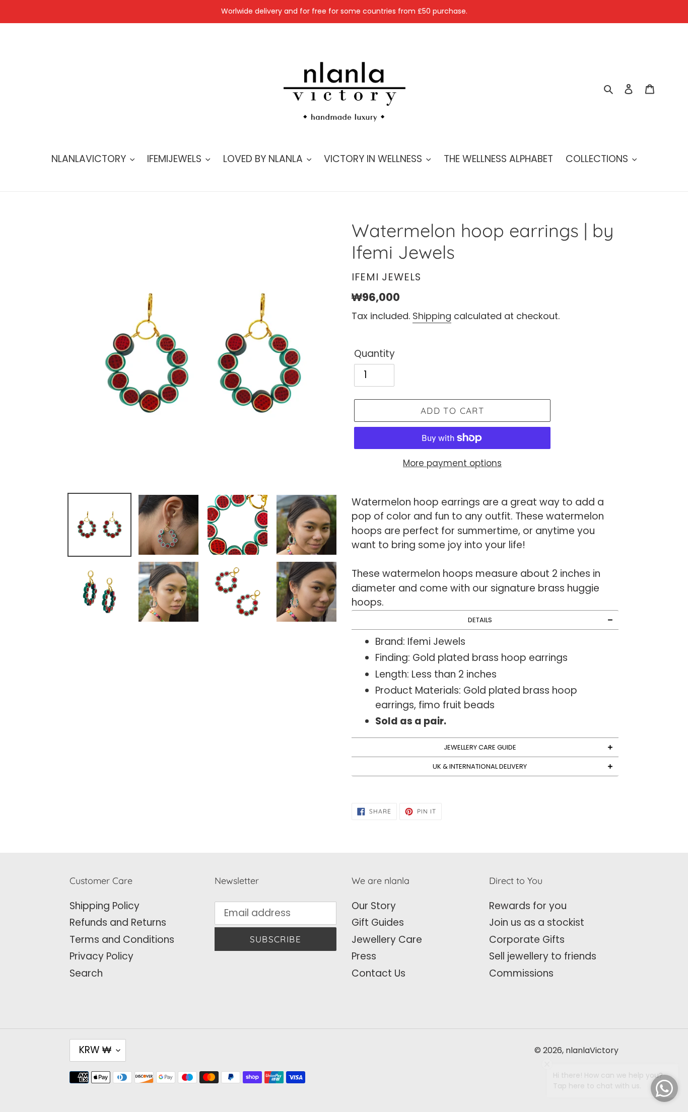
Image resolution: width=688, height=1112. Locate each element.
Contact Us (378, 973)
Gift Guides (378, 922)
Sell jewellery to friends (542, 956)
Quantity (374, 353)
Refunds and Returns (118, 922)
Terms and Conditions (122, 939)
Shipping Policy (105, 906)
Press (364, 956)
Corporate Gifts (527, 939)
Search (86, 973)
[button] (485, 620)
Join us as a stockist (536, 922)
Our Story (374, 906)
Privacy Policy (101, 956)
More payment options (452, 463)
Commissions (521, 973)
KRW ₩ (95, 1050)
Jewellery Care (387, 939)
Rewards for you (528, 906)
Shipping (431, 316)
